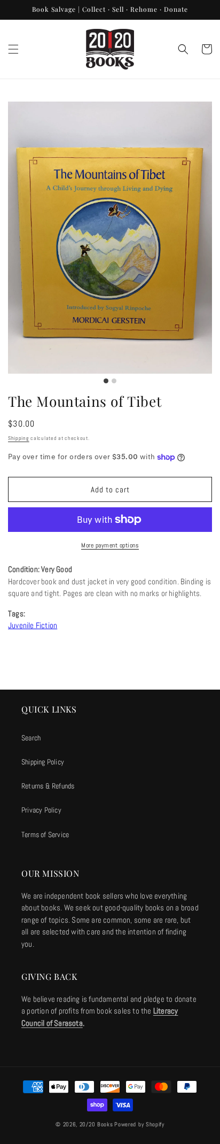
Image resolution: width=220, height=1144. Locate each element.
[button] (13, 49)
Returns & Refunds (47, 786)
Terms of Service (45, 834)
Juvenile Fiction (32, 625)
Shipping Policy (42, 762)
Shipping (18, 438)
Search (31, 738)
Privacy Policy (41, 810)
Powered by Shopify (139, 1124)
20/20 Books (96, 1124)
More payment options (110, 545)
